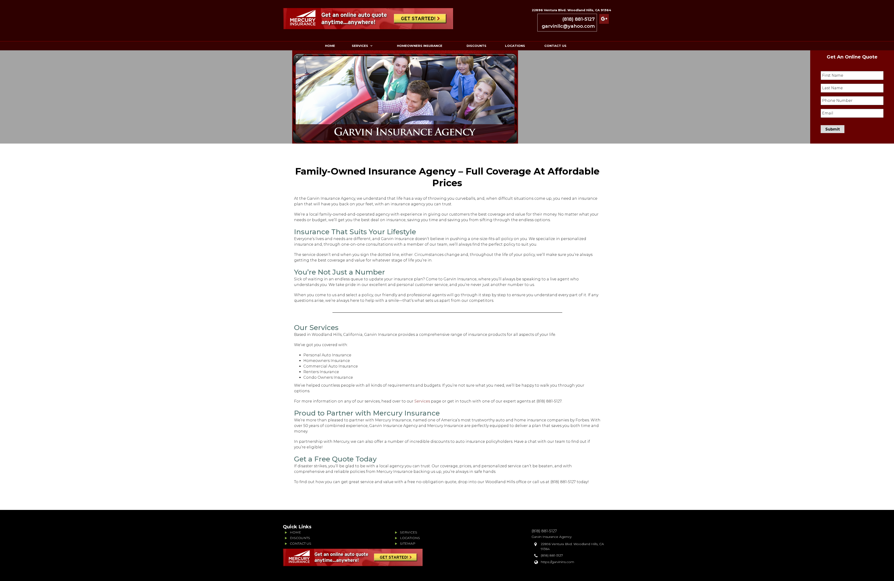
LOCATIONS (515, 46)
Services (421, 401)
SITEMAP (407, 543)
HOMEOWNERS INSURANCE (419, 46)
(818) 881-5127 (578, 19)
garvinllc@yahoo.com (568, 26)
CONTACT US (555, 46)
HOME (330, 46)
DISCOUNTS (476, 46)
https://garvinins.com (557, 562)
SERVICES (360, 46)
